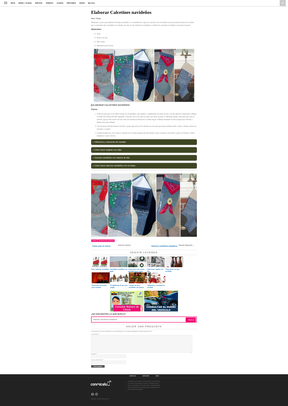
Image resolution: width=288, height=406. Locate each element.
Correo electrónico (97, 360)
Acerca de (132, 376)
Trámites (49, 3)
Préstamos (71, 3)
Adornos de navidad (106, 241)
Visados (60, 3)
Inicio (13, 3)
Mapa (157, 376)
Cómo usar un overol (101, 246)
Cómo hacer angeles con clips (108, 150)
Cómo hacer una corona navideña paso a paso (136, 270)
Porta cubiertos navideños (100, 269)
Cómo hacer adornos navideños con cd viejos (114, 165)
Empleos (38, 3)
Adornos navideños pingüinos (164, 246)
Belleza (91, 3)
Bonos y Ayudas (25, 3)
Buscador (146, 376)
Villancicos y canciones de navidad (110, 142)
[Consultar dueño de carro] (161, 311)
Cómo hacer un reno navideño (172, 270)
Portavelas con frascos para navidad (99, 286)
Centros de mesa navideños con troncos (136, 286)
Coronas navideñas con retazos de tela (111, 158)
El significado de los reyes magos (119, 286)
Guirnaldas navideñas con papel (118, 270)
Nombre (94, 354)
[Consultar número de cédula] (127, 311)
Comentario (95, 334)
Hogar (82, 3)
